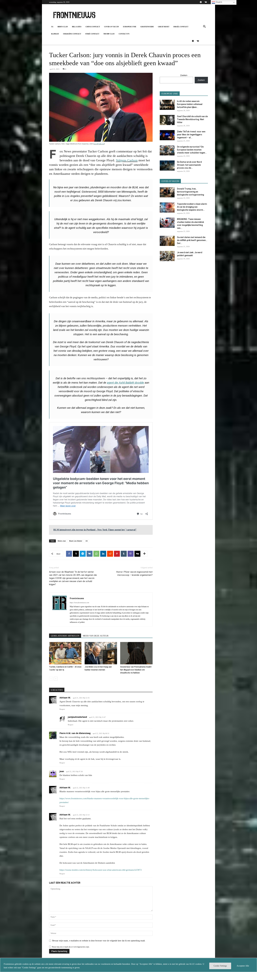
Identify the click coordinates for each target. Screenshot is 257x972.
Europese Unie (129, 27)
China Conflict (93, 27)
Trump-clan (109, 34)
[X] (76, 554)
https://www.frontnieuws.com (79, 602)
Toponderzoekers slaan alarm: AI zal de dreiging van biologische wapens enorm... (192, 207)
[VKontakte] (205, 2)
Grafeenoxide (147, 27)
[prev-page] (51, 679)
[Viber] (131, 554)
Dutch (218, 2)
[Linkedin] (103, 554)
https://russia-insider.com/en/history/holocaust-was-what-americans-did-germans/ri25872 (100, 870)
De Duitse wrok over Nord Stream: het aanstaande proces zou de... (189, 165)
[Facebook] (69, 554)
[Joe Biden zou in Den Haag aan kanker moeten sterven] (101, 653)
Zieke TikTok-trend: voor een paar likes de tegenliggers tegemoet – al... (191, 134)
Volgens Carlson (127, 160)
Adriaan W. (65, 697)
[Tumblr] (124, 554)
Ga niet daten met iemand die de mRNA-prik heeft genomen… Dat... (192, 240)
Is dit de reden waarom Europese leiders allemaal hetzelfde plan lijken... (189, 104)
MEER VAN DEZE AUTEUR (95, 636)
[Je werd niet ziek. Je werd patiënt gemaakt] (167, 256)
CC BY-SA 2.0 (99, 144)
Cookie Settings (220, 966)
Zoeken (183, 75)
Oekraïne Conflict (72, 34)
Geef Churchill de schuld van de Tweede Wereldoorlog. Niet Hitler (192, 119)
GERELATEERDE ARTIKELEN (65, 636)
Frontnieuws (77, 598)
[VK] (90, 554)
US (87, 541)
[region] (128, 965)
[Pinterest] (117, 554)
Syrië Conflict (92, 34)
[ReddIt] (110, 554)
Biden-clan (63, 27)
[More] (144, 554)
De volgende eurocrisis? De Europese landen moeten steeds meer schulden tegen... (192, 150)
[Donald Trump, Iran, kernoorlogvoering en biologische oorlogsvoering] (167, 192)
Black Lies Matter (75, 541)
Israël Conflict (180, 27)
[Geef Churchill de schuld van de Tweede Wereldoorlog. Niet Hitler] (167, 120)
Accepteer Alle (243, 966)
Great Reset (163, 27)
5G (52, 27)
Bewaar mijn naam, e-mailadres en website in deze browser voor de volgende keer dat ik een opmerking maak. (98, 941)
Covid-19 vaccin (111, 27)
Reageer (62, 709)
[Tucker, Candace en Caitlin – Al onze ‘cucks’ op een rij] (65, 653)
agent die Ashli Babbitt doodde (125, 382)
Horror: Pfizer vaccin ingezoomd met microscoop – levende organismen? (134, 573)
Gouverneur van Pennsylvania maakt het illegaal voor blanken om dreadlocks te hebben (136, 670)
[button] (204, 26)
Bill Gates (76, 27)
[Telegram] (201, 2)
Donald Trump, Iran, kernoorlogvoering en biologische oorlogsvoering (190, 192)
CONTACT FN (124, 34)
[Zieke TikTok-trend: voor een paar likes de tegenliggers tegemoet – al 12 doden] (167, 135)
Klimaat (55, 34)
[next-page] (56, 679)
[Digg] (137, 554)
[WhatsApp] (96, 554)
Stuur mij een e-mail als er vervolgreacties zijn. (71, 947)
